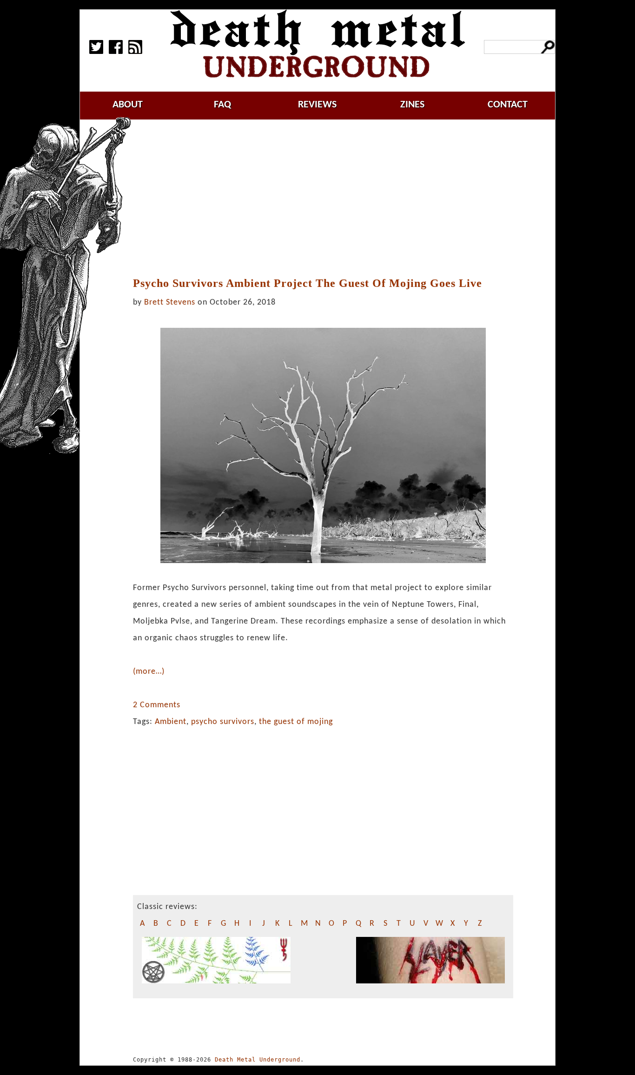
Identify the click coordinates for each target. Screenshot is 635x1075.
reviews (317, 105)
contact (508, 105)
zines (412, 105)
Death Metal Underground (257, 1059)
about (127, 105)
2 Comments (156, 705)
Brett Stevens (169, 302)
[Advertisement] (328, 198)
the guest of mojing (296, 721)
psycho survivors (222, 721)
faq (222, 105)
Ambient (170, 721)
